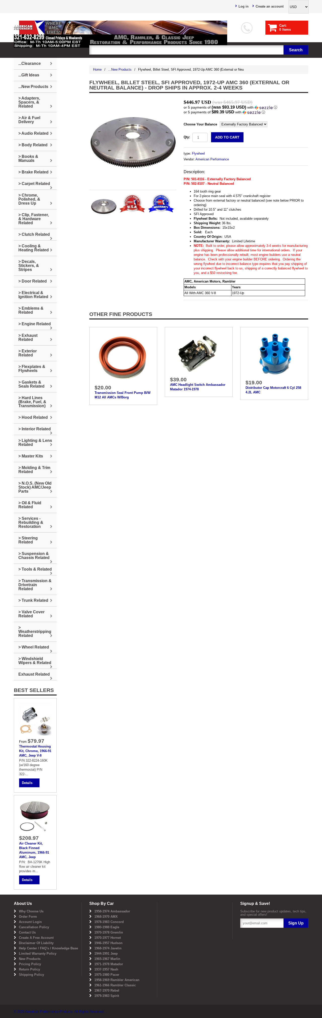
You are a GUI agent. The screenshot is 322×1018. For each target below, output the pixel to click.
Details (27, 783)
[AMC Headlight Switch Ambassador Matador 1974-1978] (198, 353)
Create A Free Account (36, 938)
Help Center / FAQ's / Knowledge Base (48, 948)
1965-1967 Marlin (107, 959)
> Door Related (32, 281)
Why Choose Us (31, 911)
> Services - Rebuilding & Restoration (30, 522)
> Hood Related (33, 417)
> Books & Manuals (28, 158)
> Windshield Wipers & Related (34, 661)
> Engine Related (34, 324)
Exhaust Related (34, 674)
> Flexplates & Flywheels (31, 368)
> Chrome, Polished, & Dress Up (29, 199)
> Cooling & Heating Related (33, 248)
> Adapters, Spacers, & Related (29, 102)
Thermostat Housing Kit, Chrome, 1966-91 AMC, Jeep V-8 (35, 751)
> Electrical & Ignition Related (33, 295)
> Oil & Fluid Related (29, 505)
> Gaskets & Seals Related (31, 384)
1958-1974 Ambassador (112, 911)
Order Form (28, 916)
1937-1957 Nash (106, 969)
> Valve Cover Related (31, 614)
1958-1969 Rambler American (116, 980)
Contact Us (27, 932)
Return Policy (29, 969)
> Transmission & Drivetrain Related (35, 585)
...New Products (120, 69)
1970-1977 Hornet (107, 938)
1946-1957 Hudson (108, 943)
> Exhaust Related (27, 337)
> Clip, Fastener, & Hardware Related (33, 219)
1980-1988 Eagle (106, 927)
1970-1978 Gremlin (108, 932)
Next (170, 143)
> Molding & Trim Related (34, 470)
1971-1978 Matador (108, 964)
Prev (96, 143)
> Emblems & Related (31, 310)
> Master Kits (30, 456)
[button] (246, 107)
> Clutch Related (34, 234)
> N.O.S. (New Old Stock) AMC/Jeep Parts (35, 487)
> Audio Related (33, 133)
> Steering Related (28, 540)
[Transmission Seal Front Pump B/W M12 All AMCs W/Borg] (123, 357)
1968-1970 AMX (106, 916)
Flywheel (198, 153)
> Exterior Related (27, 353)
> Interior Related (34, 429)
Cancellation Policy (34, 927)
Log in (243, 6)
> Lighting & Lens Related (35, 442)
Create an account (270, 6)
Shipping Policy (31, 975)
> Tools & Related (35, 569)
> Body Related (33, 145)
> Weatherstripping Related (34, 631)
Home (97, 69)
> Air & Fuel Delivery (29, 120)
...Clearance (29, 63)
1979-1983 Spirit (106, 996)
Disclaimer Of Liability (36, 943)
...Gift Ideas (28, 75)
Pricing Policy (30, 964)
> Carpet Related (34, 183)
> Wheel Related (33, 647)
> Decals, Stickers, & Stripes (28, 265)
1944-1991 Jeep (106, 953)
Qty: (187, 137)
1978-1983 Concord (109, 922)
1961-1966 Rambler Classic (115, 985)
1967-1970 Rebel (106, 990)
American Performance (212, 159)
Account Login (30, 922)
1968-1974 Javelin (108, 948)
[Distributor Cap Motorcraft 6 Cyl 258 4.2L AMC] (274, 354)
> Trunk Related (33, 600)
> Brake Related (33, 172)
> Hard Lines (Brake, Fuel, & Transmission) (32, 402)
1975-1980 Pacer (106, 975)
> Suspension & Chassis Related (34, 555)
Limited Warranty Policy (37, 953)
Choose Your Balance (200, 124)
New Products (30, 959)
